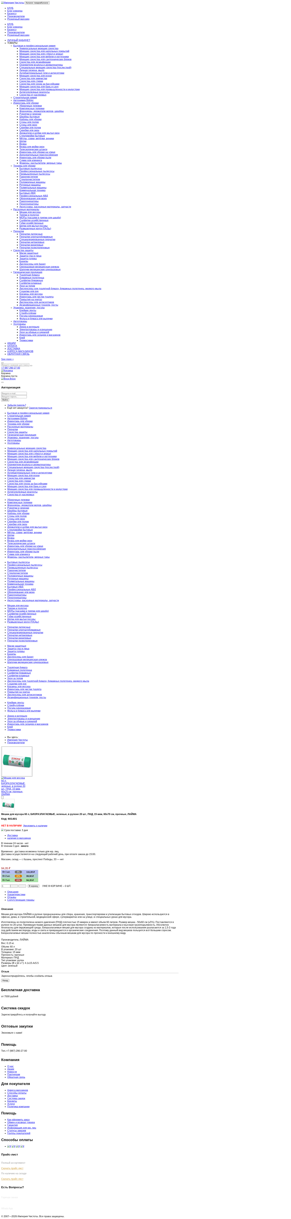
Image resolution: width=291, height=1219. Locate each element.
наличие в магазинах (19, 838)
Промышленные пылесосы (34, 174)
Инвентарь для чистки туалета (36, 296)
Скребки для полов (30, 127)
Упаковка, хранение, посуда (29, 307)
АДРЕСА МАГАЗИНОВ (20, 351)
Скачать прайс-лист (12, 1168)
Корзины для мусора (31, 294)
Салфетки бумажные (31, 280)
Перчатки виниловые (31, 245)
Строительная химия (25, 97)
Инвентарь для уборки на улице (37, 152)
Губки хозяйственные (31, 223)
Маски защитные (28, 253)
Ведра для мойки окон (31, 146)
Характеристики (16, 894)
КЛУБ (10, 24)
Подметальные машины (33, 187)
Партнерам (13, 1074)
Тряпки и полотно (29, 215)
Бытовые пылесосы (30, 168)
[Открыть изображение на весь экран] (2, 797)
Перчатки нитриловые (31, 242)
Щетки (22, 141)
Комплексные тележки (31, 108)
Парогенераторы (29, 201)
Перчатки (18, 231)
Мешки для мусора (30, 212)
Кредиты (12, 1101)
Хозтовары (19, 324)
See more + (7, 359)
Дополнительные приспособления (38, 155)
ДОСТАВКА (13, 348)
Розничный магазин (18, 35)
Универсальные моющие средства (38, 48)
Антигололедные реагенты (34, 92)
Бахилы (23, 261)
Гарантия (12, 1125)
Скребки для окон (29, 130)
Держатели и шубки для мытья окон (39, 133)
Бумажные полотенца (31, 277)
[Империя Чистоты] (12, 2)
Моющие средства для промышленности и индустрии (49, 89)
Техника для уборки (24, 165)
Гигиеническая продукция (27, 272)
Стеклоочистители (29, 179)
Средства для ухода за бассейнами (39, 84)
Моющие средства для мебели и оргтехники (44, 56)
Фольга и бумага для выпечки (36, 318)
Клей (22, 337)
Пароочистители (28, 176)
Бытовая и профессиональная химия (34, 45)
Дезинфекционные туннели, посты (38, 305)
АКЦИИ (11, 343)
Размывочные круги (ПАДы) (35, 228)
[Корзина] (7, 370)
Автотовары (20, 321)
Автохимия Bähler (23, 100)
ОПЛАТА (12, 346)
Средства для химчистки (33, 78)
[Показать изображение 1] (16, 761)
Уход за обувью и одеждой (34, 332)
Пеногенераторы (29, 204)
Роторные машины (30, 185)
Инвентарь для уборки (26, 103)
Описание (12, 891)
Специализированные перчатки (37, 239)
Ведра (23, 144)
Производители (16, 32)
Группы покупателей (18, 1133)
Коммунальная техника (32, 190)
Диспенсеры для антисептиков (36, 302)
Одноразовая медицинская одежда (39, 266)
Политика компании (18, 1106)
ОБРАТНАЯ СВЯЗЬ (18, 354)
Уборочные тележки (30, 105)
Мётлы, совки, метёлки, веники (36, 138)
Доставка (12, 835)
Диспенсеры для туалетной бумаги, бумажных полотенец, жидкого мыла (60, 288)
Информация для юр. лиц (21, 1128)
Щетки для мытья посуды (33, 226)
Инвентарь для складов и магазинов (39, 335)
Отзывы (11, 897)
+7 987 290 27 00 (10, 368)
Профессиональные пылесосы (36, 171)
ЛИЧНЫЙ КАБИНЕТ (18, 40)
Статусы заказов (16, 1130)
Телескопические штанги (33, 149)
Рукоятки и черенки (30, 114)
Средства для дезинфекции (35, 62)
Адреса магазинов (17, 1090)
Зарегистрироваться (40, 408)
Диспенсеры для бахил (32, 264)
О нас (10, 1066)
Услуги (11, 1104)
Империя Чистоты (17, 740)
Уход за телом (27, 286)
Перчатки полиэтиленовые (34, 247)
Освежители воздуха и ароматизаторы (41, 65)
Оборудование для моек (33, 198)
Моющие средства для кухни (35, 75)
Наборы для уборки (30, 119)
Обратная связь (16, 1077)
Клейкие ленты (27, 310)
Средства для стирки (31, 81)
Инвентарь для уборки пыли (35, 157)
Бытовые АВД (27, 193)
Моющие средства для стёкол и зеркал (41, 54)
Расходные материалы (26, 209)
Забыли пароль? (16, 405)
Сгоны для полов (29, 122)
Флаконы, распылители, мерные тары (40, 163)
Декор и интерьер (29, 326)
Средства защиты (23, 250)
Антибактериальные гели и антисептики (41, 73)
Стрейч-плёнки (27, 313)
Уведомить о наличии (35, 825)
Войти (5, 400)
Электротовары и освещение (35, 329)
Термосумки (26, 340)
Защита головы (28, 258)
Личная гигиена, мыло (31, 70)
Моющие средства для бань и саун (39, 86)
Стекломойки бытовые (32, 135)
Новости (12, 1071)
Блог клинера (14, 27)
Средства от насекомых (32, 95)
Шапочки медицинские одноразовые (40, 269)
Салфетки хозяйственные (33, 220)
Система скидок (16, 1098)
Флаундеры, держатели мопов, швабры (41, 111)
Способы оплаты (17, 1093)
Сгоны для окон (28, 125)
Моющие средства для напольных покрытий (44, 51)
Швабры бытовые (29, 116)
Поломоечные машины (32, 182)
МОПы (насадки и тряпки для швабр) (40, 217)
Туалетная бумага (29, 275)
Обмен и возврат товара (21, 1122)
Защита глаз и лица (30, 256)
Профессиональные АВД (33, 196)
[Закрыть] (2, 382)
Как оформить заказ (18, 1119)
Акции (10, 1069)
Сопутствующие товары (20, 900)
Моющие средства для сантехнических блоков (45, 59)
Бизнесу (12, 29)
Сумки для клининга (30, 160)
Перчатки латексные (31, 234)
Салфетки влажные (30, 283)
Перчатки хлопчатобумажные (36, 236)
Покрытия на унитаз (30, 299)
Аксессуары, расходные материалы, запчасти (45, 206)
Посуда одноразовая (31, 316)
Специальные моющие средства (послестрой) (45, 67)
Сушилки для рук (28, 291)
